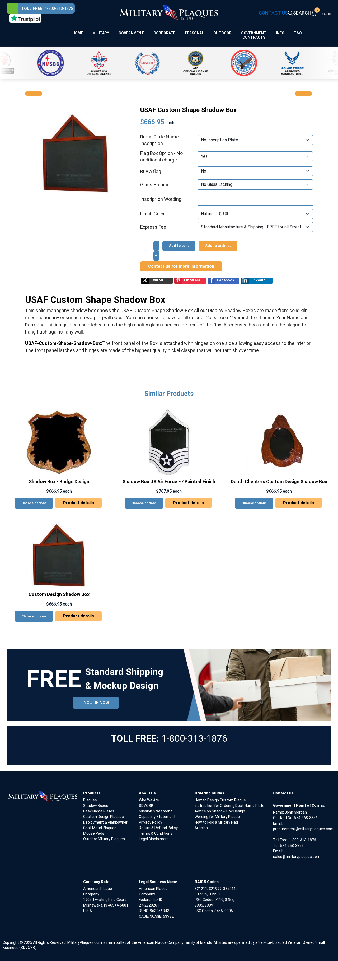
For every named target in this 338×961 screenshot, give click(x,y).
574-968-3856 (306, 818)
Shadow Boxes (95, 805)
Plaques (90, 800)
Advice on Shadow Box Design (220, 811)
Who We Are (149, 800)
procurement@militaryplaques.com (303, 829)
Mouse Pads (93, 833)
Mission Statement (155, 811)
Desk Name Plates (98, 811)
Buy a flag (150, 171)
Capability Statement (157, 817)
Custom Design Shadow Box (59, 594)
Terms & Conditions (155, 833)
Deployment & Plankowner (105, 822)
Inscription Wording (160, 199)
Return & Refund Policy (158, 828)
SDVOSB (146, 805)
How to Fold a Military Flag (216, 822)
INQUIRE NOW (96, 702)
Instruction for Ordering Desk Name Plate (229, 805)
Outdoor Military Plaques (104, 839)
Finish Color (152, 213)
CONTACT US (273, 13)
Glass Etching (155, 184)
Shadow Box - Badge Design (59, 481)
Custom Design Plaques (103, 817)
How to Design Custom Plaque (220, 800)
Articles (201, 828)
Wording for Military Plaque (217, 817)
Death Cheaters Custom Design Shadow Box (279, 481)
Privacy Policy (150, 822)
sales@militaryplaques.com (296, 856)
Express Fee (153, 227)
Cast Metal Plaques (99, 828)
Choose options (33, 503)
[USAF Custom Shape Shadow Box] (75, 152)
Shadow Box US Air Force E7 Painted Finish (169, 481)
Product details (78, 502)
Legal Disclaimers (154, 839)
